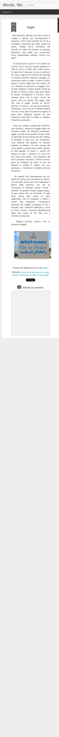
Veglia (31, 27)
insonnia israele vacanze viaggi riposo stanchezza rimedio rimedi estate (31, 273)
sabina (45, 267)
